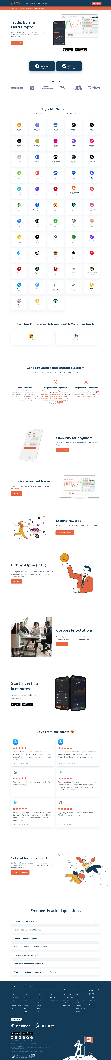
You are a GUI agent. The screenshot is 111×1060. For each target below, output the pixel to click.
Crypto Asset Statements (92, 1001)
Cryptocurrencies (67, 989)
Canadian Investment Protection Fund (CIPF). (27, 399)
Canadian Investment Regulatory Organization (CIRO (55, 393)
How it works (66, 992)
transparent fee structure (87, 396)
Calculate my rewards (64, 533)
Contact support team (20, 872)
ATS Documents (92, 1004)
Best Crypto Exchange (68, 1003)
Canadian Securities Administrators (52, 398)
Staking (51, 994)
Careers (13, 1000)
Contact (12, 1003)
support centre (48, 863)
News (77, 992)
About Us (13, 994)
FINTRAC (60, 402)
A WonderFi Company (15, 1042)
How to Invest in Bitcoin (68, 997)
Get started (96, 3)
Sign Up (13, 992)
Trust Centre (78, 1003)
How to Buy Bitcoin (67, 994)
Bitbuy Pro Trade (17, 488)
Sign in (12, 989)
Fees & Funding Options (81, 1008)
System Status (79, 1005)
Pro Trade (52, 992)
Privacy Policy (92, 997)
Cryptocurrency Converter (66, 1006)
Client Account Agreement (92, 994)
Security (77, 997)
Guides (77, 989)
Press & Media (14, 997)
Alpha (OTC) (52, 997)
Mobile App (52, 1003)
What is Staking (66, 1000)
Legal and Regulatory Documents (94, 989)
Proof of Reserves (80, 1000)
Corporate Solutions (54, 1000)
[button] (33, 3)
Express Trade (53, 989)
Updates (78, 994)
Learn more (16, 493)
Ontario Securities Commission (55, 396)
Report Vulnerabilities (16, 1005)
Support (77, 1011)
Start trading (62, 450)
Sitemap (13, 1008)
